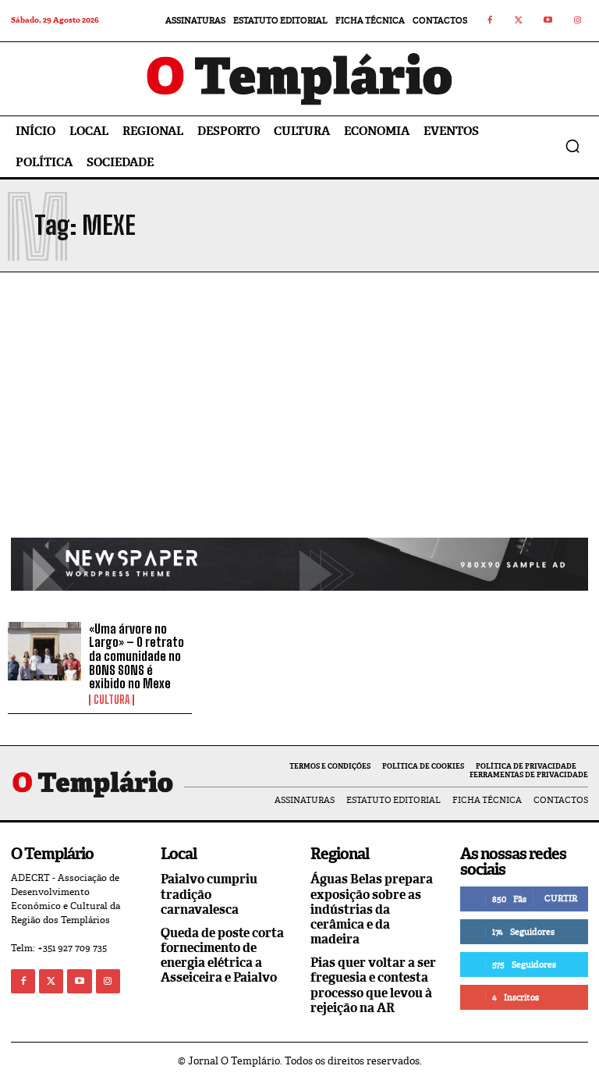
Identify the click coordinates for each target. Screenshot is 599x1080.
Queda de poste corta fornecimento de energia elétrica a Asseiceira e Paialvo (222, 955)
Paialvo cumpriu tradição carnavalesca (209, 894)
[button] (572, 146)
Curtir (560, 898)
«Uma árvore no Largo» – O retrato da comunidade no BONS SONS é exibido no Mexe (136, 656)
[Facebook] (490, 21)
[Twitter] (519, 21)
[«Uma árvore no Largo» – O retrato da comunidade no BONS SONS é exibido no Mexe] (44, 651)
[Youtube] (548, 21)
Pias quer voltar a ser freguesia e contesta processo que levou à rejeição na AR (373, 985)
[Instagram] (578, 21)
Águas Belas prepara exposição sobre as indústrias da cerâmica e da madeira (371, 909)
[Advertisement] (299, 420)
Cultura (111, 700)
